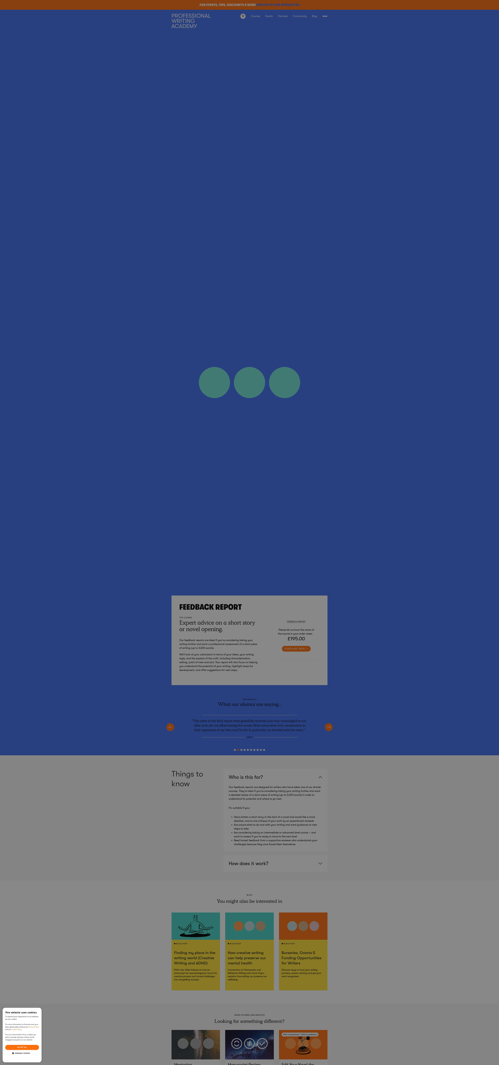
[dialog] (22, 1035)
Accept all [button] (22, 1047)
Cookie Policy (16, 1029)
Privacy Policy (34, 1027)
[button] (22, 1053)
